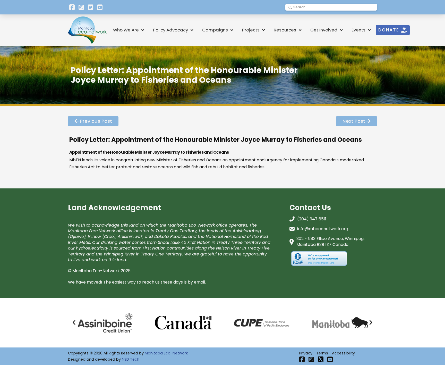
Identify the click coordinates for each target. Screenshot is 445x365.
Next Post (354, 121)
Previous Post (96, 121)
